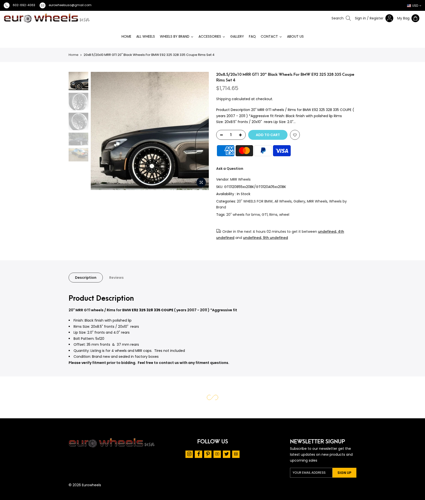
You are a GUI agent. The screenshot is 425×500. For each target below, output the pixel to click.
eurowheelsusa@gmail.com (70, 5)
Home (73, 54)
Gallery (299, 201)
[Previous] (78, 130)
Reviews (116, 277)
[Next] (205, 130)
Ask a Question (229, 168)
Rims (273, 214)
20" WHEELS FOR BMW (255, 201)
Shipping (223, 98)
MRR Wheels (240, 179)
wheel (284, 214)
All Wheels (283, 201)
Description (85, 277)
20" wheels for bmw (243, 214)
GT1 (265, 214)
